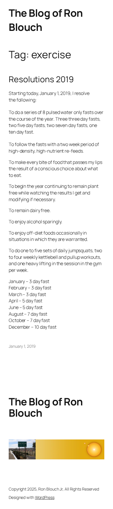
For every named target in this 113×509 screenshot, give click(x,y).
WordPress (44, 497)
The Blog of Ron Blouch (46, 407)
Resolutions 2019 (41, 79)
